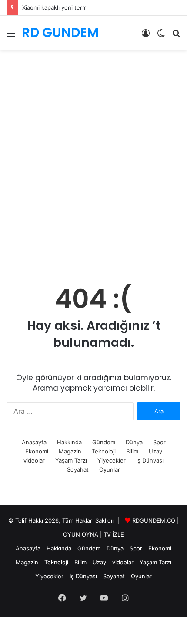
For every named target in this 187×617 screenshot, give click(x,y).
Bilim (132, 451)
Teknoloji (104, 451)
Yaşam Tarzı (71, 460)
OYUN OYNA (80, 534)
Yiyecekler (111, 460)
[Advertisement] (93, 174)
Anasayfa (34, 442)
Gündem (103, 442)
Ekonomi (36, 451)
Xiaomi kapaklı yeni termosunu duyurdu (75, 7)
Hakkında (69, 442)
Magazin (70, 451)
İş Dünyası (150, 460)
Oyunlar (109, 469)
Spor (159, 442)
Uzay (155, 451)
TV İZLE (114, 534)
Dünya (134, 442)
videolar (34, 460)
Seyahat (78, 469)
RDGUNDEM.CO (153, 520)
